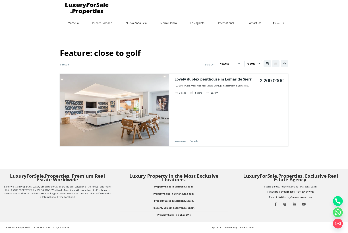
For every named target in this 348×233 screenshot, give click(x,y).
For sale (194, 141)
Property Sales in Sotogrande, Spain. (174, 207)
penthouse (180, 141)
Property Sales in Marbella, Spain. (174, 186)
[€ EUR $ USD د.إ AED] (253, 64)
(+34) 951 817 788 (305, 191)
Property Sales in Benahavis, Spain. (173, 193)
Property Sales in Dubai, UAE (174, 214)
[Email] (338, 223)
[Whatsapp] (338, 212)
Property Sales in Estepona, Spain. (174, 200)
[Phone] (338, 201)
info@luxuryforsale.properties (294, 197)
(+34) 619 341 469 (284, 191)
